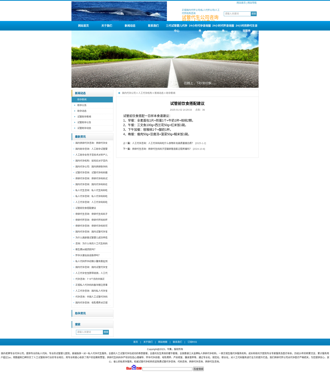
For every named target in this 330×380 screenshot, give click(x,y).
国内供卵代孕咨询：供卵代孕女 (91, 143)
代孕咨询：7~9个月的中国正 (90, 279)
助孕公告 (82, 105)
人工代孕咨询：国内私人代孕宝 (91, 291)
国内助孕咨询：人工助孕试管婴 (91, 149)
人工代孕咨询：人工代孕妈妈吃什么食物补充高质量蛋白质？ (163, 143)
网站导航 (252, 3)
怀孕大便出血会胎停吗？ (88, 255)
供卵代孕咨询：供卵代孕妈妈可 (91, 226)
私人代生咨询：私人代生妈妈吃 (91, 190)
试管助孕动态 (84, 128)
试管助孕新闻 (84, 116)
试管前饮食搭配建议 (85, 208)
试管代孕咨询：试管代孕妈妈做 (91, 172)
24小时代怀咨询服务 (223, 27)
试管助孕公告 (84, 122)
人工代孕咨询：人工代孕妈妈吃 (91, 202)
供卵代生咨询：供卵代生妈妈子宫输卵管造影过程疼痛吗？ (162, 149)
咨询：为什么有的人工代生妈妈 (91, 243)
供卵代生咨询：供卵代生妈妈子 (91, 214)
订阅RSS (192, 342)
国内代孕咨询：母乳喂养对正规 (91, 302)
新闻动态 (130, 25)
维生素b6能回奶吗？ (85, 249)
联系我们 (153, 25)
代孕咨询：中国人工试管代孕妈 (91, 296)
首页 (135, 342)
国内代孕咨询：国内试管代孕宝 (91, 231)
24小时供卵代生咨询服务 (246, 27)
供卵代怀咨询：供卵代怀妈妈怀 (91, 220)
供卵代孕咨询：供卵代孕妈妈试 (91, 178)
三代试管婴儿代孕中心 (176, 27)
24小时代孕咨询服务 (200, 27)
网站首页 (241, 3)
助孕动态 (82, 111)
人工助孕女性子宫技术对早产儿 (91, 155)
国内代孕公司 (129, 93)
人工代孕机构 (145, 93)
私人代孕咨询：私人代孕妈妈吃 (91, 196)
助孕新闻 (82, 99)
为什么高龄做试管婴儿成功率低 (91, 237)
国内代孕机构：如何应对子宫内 (91, 160)
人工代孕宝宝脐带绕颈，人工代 (91, 273)
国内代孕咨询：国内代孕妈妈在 (91, 184)
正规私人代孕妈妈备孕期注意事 (91, 285)
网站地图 (162, 342)
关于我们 (106, 25)
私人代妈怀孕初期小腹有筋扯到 (91, 261)
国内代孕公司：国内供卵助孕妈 (91, 166)
